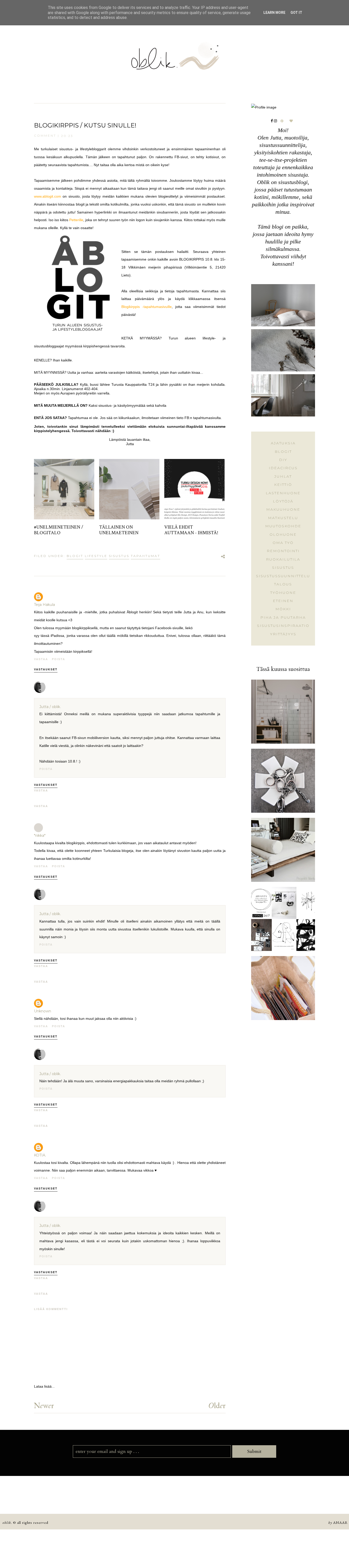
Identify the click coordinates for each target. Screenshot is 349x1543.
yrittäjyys (283, 634)
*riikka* (39, 835)
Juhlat (283, 476)
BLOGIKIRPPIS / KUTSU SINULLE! (85, 125)
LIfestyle (96, 556)
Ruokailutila (283, 559)
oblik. (7, 1522)
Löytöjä (283, 501)
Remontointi (283, 551)
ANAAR (340, 1522)
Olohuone (283, 534)
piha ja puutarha (283, 617)
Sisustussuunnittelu (283, 576)
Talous (283, 584)
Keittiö (283, 484)
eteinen (283, 600)
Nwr (44, 1405)
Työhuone (283, 592)
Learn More (274, 12)
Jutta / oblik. (50, 706)
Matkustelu (283, 518)
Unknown (42, 1011)
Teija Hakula (44, 604)
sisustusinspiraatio (283, 625)
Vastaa (41, 659)
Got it (296, 12)
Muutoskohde (283, 526)
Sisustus (119, 556)
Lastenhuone (283, 493)
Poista (58, 659)
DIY (283, 459)
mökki (283, 609)
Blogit (75, 556)
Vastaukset (45, 669)
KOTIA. (40, 1155)
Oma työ (283, 542)
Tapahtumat (145, 556)
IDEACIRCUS (283, 468)
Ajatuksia (283, 443)
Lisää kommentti (51, 1309)
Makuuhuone (283, 509)
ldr (217, 1405)
